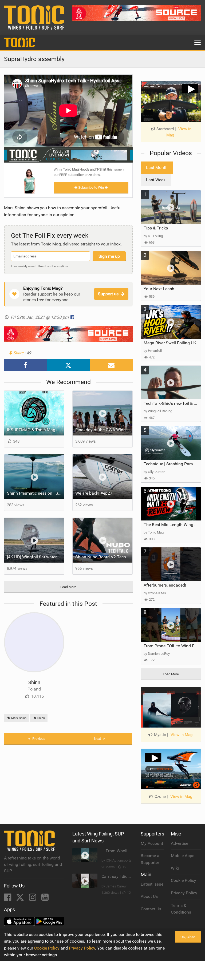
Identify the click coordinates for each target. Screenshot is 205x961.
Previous (38, 739)
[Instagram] (33, 898)
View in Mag (178, 132)
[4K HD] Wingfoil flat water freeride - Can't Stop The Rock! (35, 556)
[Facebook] (8, 898)
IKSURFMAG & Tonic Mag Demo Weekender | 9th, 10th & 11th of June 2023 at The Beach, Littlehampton (35, 429)
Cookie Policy (183, 880)
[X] (20, 898)
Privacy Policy (184, 892)
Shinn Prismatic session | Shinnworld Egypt (35, 493)
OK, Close (187, 937)
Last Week (155, 179)
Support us (108, 293)
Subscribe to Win (91, 187)
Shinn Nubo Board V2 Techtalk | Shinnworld (103, 556)
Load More (68, 587)
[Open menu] (197, 42)
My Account (152, 843)
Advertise (179, 843)
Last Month (157, 167)
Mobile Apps (182, 855)
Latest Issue (152, 884)
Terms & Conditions (181, 909)
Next (98, 739)
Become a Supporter (150, 859)
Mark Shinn (18, 718)
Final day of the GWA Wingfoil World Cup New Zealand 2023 (103, 429)
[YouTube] (45, 898)
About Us (149, 896)
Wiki (175, 868)
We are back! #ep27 (93, 493)
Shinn (34, 682)
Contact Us (151, 908)
